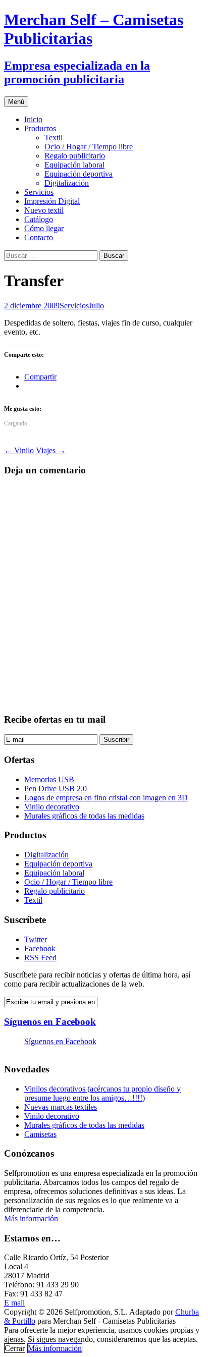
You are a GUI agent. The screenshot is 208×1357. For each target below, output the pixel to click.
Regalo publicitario (74, 155)
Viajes (51, 450)
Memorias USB (49, 779)
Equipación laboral (74, 164)
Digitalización (66, 183)
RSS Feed (40, 957)
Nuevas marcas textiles (60, 1107)
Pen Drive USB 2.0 (55, 788)
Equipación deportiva (78, 174)
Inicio (33, 119)
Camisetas (40, 1134)
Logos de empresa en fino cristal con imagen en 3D (106, 797)
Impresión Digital (52, 201)
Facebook (40, 948)
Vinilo (19, 450)
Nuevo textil (44, 210)
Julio (96, 305)
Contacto (38, 237)
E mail (14, 1302)
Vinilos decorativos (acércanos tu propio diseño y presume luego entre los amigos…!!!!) (102, 1093)
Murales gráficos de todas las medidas (84, 815)
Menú (16, 101)
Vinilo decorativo (51, 806)
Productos (40, 128)
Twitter (35, 939)
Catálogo (38, 219)
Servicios (39, 192)
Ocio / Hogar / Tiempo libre (88, 146)
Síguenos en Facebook (50, 1021)
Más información (31, 1218)
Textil (53, 137)
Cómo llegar (44, 228)
